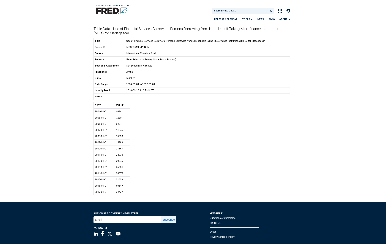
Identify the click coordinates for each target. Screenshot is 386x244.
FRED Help (215, 223)
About (283, 19)
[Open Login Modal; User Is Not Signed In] (288, 11)
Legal (213, 231)
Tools (246, 19)
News (260, 19)
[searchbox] (241, 11)
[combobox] (240, 11)
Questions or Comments (223, 218)
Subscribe (169, 219)
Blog (272, 19)
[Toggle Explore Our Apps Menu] (280, 11)
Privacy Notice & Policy (222, 236)
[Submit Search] (271, 11)
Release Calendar (225, 19)
